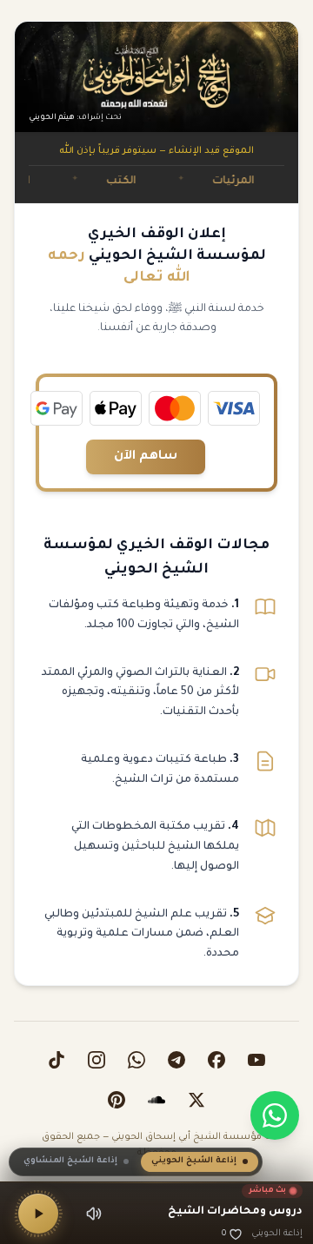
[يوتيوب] (256, 1059)
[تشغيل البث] (38, 1214)
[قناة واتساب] (136, 1059)
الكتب (135, 181)
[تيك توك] (56, 1059)
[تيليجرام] (176, 1059)
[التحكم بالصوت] (94, 1213)
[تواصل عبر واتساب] (274, 1115)
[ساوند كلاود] (156, 1099)
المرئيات (247, 181)
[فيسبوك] (216, 1059)
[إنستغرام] (96, 1059)
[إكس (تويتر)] (196, 1099)
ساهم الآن (145, 457)
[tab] (199, 1162)
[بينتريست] (116, 1099)
